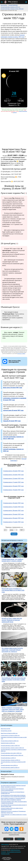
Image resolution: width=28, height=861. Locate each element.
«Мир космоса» (5, 844)
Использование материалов (14, 852)
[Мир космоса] (5, 2)
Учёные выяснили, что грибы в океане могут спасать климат (14, 815)
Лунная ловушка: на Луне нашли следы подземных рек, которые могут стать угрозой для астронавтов (13, 796)
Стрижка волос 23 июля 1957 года (13, 474)
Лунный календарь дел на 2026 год (9, 765)
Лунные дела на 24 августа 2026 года (9, 740)
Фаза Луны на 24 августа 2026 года (9, 733)
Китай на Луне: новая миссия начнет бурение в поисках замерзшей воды (12, 789)
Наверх (19, 839)
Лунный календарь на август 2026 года (10, 745)
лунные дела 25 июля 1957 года (13, 410)
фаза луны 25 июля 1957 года (12, 387)
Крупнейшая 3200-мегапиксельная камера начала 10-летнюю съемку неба (14, 805)
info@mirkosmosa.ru (15, 850)
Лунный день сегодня (6, 730)
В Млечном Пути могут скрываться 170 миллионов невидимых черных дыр (13, 812)
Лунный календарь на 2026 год (8, 758)
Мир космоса (4, 5)
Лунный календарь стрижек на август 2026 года (12, 747)
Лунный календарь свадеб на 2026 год (10, 767)
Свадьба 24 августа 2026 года (8, 743)
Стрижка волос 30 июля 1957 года (13, 518)
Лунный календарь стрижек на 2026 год (10, 760)
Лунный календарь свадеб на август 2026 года (12, 755)
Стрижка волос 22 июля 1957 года (13, 478)
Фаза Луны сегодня (5, 728)
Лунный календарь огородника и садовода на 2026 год (13, 762)
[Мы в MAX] (6, 829)
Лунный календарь (13, 5)
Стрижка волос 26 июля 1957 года (13, 503)
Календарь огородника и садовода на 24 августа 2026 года (14, 738)
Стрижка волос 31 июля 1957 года (13, 522)
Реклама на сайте (5, 853)
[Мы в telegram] (11, 829)
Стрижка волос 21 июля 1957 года (13, 482)
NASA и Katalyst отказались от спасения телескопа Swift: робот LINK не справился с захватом (13, 799)
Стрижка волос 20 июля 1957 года (13, 486)
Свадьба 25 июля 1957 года (12, 421)
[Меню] (1, 2)
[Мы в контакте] (16, 829)
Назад (8, 839)
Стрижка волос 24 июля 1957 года (13, 471)
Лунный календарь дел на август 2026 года (11, 753)
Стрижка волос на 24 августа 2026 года (10, 735)
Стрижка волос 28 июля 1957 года (13, 510)
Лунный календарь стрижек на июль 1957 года (12, 8)
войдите (15, 112)
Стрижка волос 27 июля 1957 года (13, 507)
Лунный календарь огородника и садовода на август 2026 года (13, 750)
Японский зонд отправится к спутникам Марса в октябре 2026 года (12, 792)
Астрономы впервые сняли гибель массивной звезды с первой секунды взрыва (14, 802)
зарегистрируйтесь (23, 111)
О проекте (3, 852)
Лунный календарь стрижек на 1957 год (10, 7)
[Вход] (25, 2)
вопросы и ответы (21, 353)
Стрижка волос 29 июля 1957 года (13, 514)
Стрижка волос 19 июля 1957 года (13, 490)
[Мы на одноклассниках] (21, 829)
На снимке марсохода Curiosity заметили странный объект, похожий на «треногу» (13, 786)
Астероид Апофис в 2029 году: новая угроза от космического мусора (12, 808)
